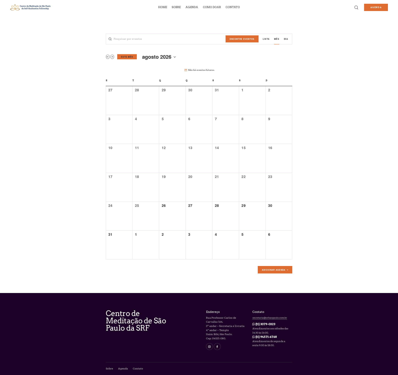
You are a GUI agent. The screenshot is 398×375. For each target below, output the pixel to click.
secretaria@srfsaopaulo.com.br (269, 317)
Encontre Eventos (242, 38)
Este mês (127, 56)
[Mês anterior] (108, 57)
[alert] (199, 70)
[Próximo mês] (112, 57)
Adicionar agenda (273, 269)
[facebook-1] (217, 346)
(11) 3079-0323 (265, 324)
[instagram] (209, 346)
